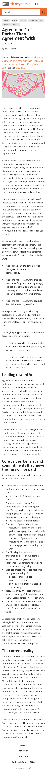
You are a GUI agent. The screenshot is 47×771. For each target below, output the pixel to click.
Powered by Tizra (23, 768)
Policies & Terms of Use (23, 762)
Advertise (23, 750)
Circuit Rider (21, 68)
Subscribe (23, 756)
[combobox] (21, 12)
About (23, 745)
